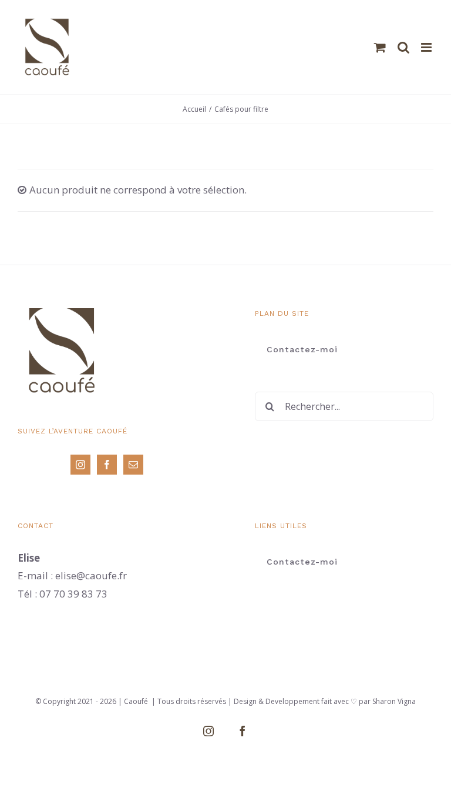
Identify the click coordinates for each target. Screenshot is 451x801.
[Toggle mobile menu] (427, 47)
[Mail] (133, 465)
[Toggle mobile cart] (380, 47)
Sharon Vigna (393, 701)
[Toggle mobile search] (403, 47)
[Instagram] (80, 465)
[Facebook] (107, 465)
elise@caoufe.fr (91, 575)
